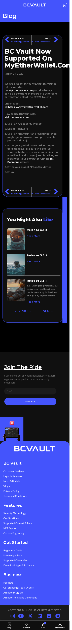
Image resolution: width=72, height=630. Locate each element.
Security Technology (14, 513)
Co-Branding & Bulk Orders (18, 587)
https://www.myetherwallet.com (28, 106)
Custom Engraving (13, 533)
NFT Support (10, 528)
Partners (8, 582)
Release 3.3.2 (37, 255)
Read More (33, 236)
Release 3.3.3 (37, 230)
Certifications (11, 518)
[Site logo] (34, 4)
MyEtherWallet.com (21, 90)
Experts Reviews (12, 476)
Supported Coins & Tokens (17, 523)
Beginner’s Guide (12, 550)
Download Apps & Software (18, 565)
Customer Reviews (13, 471)
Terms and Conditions (15, 495)
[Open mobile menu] (4, 5)
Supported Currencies (15, 560)
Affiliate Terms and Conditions (20, 597)
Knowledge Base (12, 555)
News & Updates (12, 481)
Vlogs (6, 486)
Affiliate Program (13, 592)
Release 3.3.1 (37, 280)
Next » (48, 311)
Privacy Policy (11, 491)
